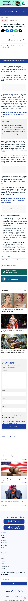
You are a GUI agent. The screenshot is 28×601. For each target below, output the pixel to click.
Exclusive (3, 556)
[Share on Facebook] (7, 30)
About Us (3, 537)
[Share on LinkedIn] (12, 30)
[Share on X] (3, 30)
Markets (3, 561)
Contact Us (3, 540)
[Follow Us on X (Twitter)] (22, 591)
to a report (10, 94)
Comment (5, 371)
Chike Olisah (13, 35)
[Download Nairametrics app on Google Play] (14, 521)
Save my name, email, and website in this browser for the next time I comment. (14, 416)
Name (4, 390)
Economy (3, 558)
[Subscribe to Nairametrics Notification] (25, 598)
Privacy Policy (4, 542)
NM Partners (4, 545)
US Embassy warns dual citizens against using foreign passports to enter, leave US (13, 479)
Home (2, 17)
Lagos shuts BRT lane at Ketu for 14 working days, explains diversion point (14, 114)
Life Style (3, 568)
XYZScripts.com (21, 600)
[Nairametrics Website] (9, 11)
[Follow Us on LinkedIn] (15, 591)
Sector (2, 563)
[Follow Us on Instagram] (19, 591)
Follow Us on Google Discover (17, 40)
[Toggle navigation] (23, 11)
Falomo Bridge (5, 260)
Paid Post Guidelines (6, 547)
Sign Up (14, 583)
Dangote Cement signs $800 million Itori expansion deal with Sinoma (11, 456)
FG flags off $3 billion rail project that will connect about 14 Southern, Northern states (13, 200)
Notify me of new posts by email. (11, 423)
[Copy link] (20, 30)
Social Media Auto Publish (8, 600)
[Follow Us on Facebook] (12, 591)
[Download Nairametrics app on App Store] (14, 527)
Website (4, 406)
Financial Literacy (5, 566)
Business (6, 17)
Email (4, 398)
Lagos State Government (18, 260)
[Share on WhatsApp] (16, 30)
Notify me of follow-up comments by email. (14, 421)
